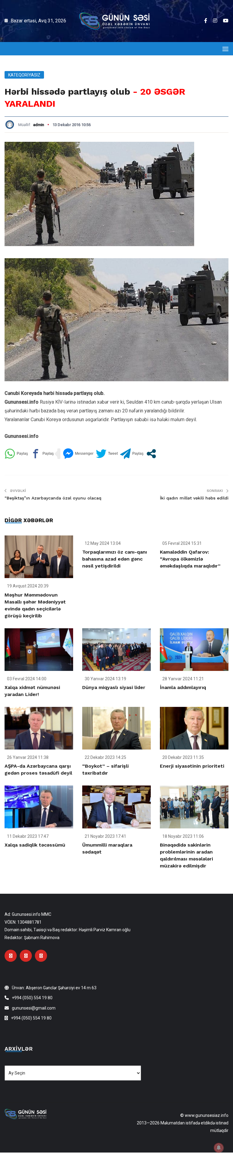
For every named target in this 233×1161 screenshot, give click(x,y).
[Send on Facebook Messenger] (78, 453)
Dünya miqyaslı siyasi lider (113, 687)
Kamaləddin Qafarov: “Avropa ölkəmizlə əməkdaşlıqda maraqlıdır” (190, 559)
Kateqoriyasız (24, 75)
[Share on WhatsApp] (16, 453)
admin (38, 124)
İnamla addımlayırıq (183, 687)
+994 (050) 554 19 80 (32, 997)
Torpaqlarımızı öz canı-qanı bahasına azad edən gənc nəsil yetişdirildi (114, 559)
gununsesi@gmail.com (34, 1008)
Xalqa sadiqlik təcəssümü (35, 845)
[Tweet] (107, 453)
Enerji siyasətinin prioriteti (192, 766)
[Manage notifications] (219, 1148)
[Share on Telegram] (132, 453)
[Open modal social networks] (151, 453)
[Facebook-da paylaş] (42, 453)
